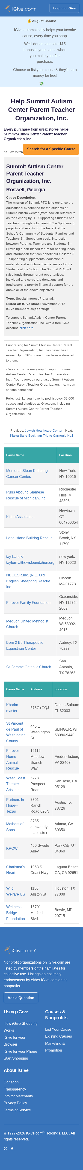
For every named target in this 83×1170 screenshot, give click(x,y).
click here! (27, 328)
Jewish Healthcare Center (43, 430)
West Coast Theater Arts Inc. (15, 784)
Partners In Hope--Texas (15, 805)
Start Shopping (16, 1058)
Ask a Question (21, 998)
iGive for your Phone (20, 1051)
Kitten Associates (20, 517)
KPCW (12, 848)
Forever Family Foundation (28, 603)
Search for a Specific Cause (51, 149)
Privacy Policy (15, 1103)
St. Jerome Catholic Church (28, 667)
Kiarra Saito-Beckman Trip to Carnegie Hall (41, 435)
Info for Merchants (18, 1096)
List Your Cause (58, 1029)
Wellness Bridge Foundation (15, 913)
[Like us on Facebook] (12, 1149)
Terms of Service (17, 1110)
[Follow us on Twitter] (5, 1149)
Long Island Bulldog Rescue (29, 538)
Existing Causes (58, 1036)
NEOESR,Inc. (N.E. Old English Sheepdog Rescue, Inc (28, 581)
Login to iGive (64, 8)
